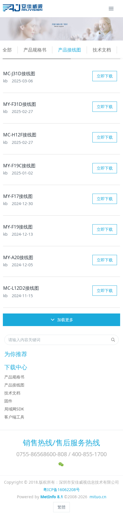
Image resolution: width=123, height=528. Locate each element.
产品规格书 (34, 50)
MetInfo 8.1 (51, 496)
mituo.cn (98, 496)
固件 (8, 401)
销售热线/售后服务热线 (61, 442)
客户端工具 (14, 417)
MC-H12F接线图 (19, 135)
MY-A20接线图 (18, 257)
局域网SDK (14, 409)
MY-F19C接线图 (19, 165)
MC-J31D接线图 (19, 73)
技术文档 (102, 50)
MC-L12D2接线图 (21, 288)
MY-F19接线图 (18, 227)
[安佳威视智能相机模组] (23, 8)
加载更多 (64, 319)
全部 (7, 50)
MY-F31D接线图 (19, 104)
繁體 (61, 507)
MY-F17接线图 (18, 196)
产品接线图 (69, 50)
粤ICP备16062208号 (61, 489)
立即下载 (105, 76)
